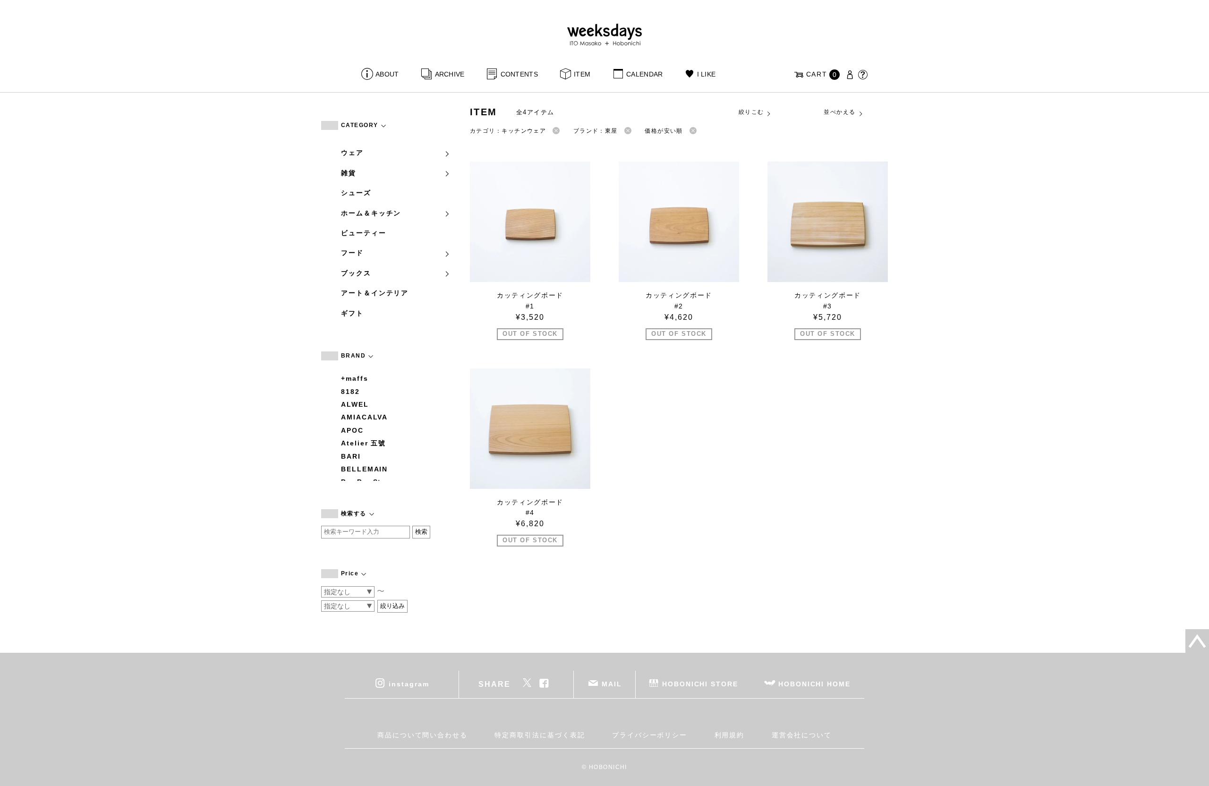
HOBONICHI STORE (700, 684)
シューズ (356, 192)
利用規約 (730, 735)
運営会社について (802, 735)
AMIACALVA (364, 417)
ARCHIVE (449, 74)
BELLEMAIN (364, 469)
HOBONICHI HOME (814, 684)
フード (352, 252)
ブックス (356, 273)
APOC (352, 430)
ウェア (352, 152)
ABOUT (387, 74)
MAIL (612, 684)
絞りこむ (751, 112)
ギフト (352, 313)
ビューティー (363, 233)
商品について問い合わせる (422, 735)
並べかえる (839, 112)
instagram (409, 684)
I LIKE (706, 74)
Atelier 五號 (363, 443)
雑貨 (348, 173)
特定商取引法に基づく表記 (539, 735)
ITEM (582, 74)
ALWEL (355, 404)
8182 (350, 391)
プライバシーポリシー (649, 735)
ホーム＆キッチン (371, 213)
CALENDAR (644, 74)
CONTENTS (519, 74)
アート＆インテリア (375, 293)
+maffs (354, 378)
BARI (351, 456)
